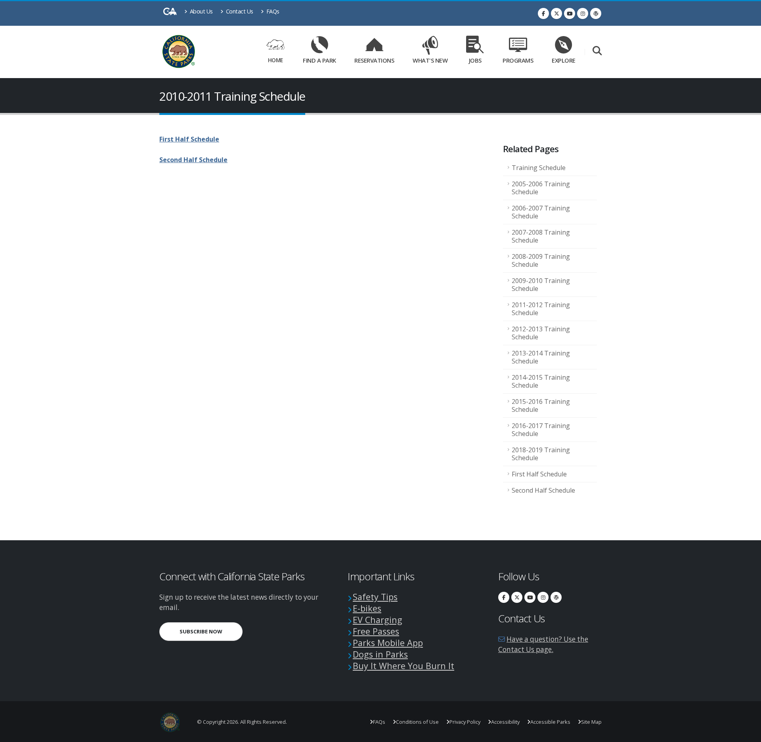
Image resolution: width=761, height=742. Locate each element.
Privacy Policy (464, 721)
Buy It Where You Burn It (403, 665)
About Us (200, 11)
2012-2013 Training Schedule (541, 333)
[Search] (597, 51)
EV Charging (377, 619)
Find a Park (319, 60)
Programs (518, 60)
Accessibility (505, 721)
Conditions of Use (417, 721)
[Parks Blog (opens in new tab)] (595, 13)
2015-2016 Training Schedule (541, 405)
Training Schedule (539, 167)
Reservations (377, 59)
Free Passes (376, 631)
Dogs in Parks (380, 654)
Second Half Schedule (543, 490)
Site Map (591, 721)
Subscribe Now (211, 631)
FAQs (272, 11)
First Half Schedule (539, 474)
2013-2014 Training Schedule (541, 357)
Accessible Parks (550, 721)
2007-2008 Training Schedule (541, 236)
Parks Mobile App (388, 642)
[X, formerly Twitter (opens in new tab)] (556, 13)
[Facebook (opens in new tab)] (543, 13)
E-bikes (367, 608)
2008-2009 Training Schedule (541, 260)
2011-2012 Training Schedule (541, 308)
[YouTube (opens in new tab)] (569, 13)
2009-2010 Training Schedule (541, 284)
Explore (564, 60)
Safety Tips (375, 596)
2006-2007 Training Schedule (541, 212)
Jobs (475, 60)
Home (275, 60)
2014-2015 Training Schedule (541, 381)
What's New (430, 60)
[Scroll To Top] (747, 733)
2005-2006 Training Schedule (541, 188)
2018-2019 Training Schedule (541, 454)
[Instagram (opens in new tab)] (582, 13)
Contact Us (238, 11)
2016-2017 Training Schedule (541, 429)
